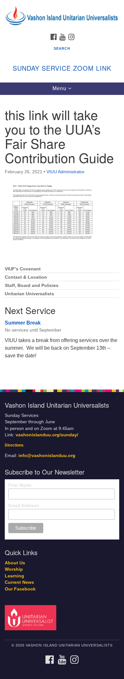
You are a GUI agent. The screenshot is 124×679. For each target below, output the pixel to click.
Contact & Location (26, 277)
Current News (19, 582)
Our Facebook (20, 589)
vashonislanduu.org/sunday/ (47, 434)
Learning (14, 576)
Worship (14, 569)
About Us (15, 563)
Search (62, 48)
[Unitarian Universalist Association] (32, 617)
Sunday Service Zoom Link (62, 68)
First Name (19, 485)
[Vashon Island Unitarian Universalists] (62, 6)
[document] (62, 238)
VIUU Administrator (65, 171)
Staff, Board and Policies (32, 285)
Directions (14, 445)
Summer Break (23, 322)
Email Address (23, 505)
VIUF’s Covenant (23, 269)
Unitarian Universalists (29, 293)
